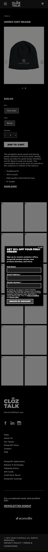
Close (40, 247)
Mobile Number (14, 282)
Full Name (11, 267)
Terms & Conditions (33, 295)
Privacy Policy (14, 297)
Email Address (14, 274)
